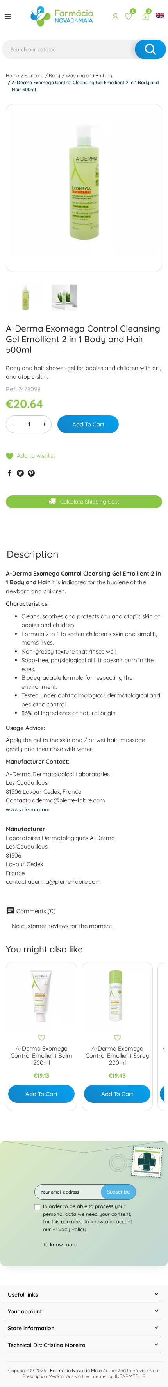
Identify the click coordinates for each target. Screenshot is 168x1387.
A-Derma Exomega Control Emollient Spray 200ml (117, 1055)
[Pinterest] (31, 472)
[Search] (150, 49)
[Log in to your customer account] (115, 16)
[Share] (9, 472)
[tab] (32, 554)
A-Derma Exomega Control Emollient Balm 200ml (41, 1055)
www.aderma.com (28, 810)
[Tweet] (20, 472)
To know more (60, 1244)
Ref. (11, 389)
